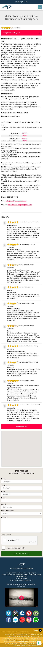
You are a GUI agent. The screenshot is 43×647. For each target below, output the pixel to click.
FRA (23, 2)
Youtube (22, 620)
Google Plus (15, 613)
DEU (27, 2)
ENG (19, 2)
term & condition (19, 548)
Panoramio (22, 613)
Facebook (8, 620)
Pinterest (29, 613)
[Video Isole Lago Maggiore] (21, 589)
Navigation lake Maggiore (11, 33)
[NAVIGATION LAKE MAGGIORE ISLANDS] (6, 7)
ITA (16, 2)
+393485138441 (22, 578)
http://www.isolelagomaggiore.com (20, 205)
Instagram (29, 620)
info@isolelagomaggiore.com (16, 201)
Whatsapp (36, 620)
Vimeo (8, 613)
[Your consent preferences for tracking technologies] (39, 643)
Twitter (15, 620)
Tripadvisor (36, 613)
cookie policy (22, 641)
